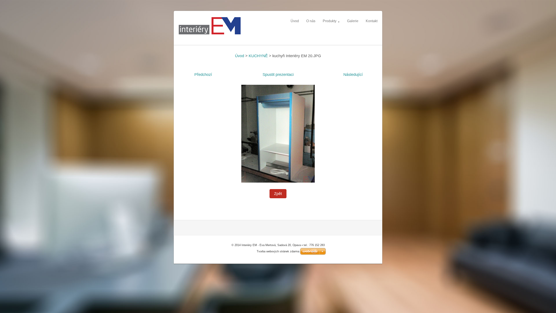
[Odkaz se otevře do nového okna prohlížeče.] (278, 133)
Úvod (239, 56)
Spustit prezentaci (278, 74)
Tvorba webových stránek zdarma (278, 251)
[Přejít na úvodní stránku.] (210, 27)
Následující (353, 74)
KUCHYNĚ (258, 56)
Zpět (278, 193)
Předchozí (203, 74)
